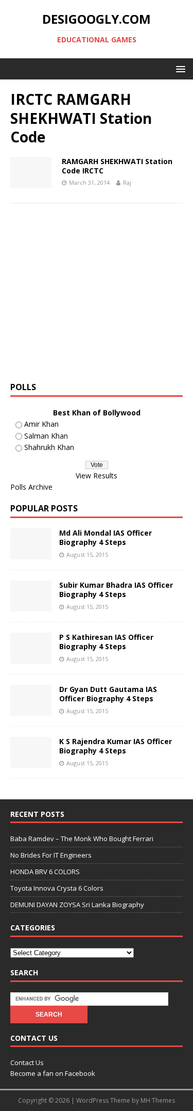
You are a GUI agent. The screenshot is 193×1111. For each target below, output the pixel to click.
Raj (127, 182)
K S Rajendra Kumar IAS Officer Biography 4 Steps (115, 745)
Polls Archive (31, 487)
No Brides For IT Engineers (51, 855)
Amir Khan (41, 424)
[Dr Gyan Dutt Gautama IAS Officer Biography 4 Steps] (30, 710)
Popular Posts (44, 508)
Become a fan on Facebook (52, 1073)
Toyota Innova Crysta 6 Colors (56, 888)
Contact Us (27, 1062)
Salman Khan (46, 436)
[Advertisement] (96, 296)
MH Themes (158, 1100)
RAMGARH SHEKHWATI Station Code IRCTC (117, 165)
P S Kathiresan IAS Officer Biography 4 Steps (106, 641)
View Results (96, 475)
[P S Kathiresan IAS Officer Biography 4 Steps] (30, 658)
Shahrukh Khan (49, 447)
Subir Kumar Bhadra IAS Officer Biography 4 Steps (116, 589)
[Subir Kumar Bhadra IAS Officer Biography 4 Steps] (30, 605)
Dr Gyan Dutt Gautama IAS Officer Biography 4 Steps (108, 693)
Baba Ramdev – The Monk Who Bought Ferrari (81, 838)
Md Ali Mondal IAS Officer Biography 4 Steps (105, 537)
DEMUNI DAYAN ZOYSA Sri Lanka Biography (77, 904)
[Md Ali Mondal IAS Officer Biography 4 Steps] (30, 553)
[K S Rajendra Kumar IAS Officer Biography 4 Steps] (30, 762)
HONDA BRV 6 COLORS (45, 871)
